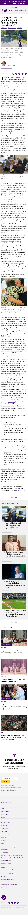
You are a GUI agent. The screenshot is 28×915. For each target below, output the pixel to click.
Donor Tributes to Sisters (8, 870)
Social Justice (5, 822)
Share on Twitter (19, 74)
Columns (4, 28)
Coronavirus (12, 28)
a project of (14, 2)
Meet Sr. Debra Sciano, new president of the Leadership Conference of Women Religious (16, 613)
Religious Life (5, 820)
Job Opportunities (6, 860)
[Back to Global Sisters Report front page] (8, 10)
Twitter (12, 903)
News (2, 732)
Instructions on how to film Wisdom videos (13, 858)
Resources (4, 840)
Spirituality (5, 825)
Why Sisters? (4, 852)
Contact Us (4, 876)
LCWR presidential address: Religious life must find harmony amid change (15, 584)
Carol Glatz (4, 656)
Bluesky (9, 903)
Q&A (2, 809)
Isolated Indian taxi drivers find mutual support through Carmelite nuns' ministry (15, 526)
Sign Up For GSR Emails (7, 879)
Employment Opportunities (9, 884)
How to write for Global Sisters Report (11, 855)
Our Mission (4, 849)
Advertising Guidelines (6, 907)
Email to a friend (22, 74)
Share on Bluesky (13, 74)
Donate (16, 10)
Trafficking (5, 828)
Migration (4, 814)
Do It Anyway (11, 402)
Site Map (22, 907)
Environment (5, 811)
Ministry (19, 28)
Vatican (3, 647)
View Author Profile (11, 65)
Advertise (4, 887)
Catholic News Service (13, 656)
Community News (6, 882)
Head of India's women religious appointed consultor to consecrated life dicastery (15, 555)
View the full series (20, 490)
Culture (3, 676)
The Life (3, 837)
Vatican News (7, 644)
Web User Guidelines (16, 907)
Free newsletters (22, 10)
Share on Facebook (16, 74)
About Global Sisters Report (9, 847)
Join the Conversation (6, 68)
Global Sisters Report (3, 897)
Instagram (18, 903)
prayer (17, 189)
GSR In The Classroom (7, 835)
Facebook (15, 903)
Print (26, 74)
